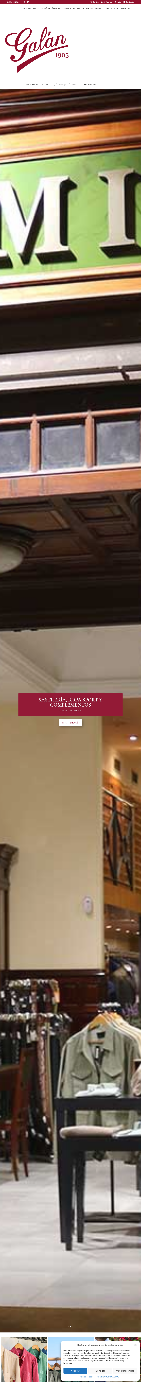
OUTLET (44, 85)
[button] (135, 1345)
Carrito (95, 2)
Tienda (117, 2)
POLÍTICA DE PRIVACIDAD (108, 1377)
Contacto (129, 2)
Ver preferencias (125, 1370)
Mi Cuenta (107, 2)
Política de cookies (87, 1377)
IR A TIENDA (69, 711)
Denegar (100, 1370)
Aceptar (75, 1370)
